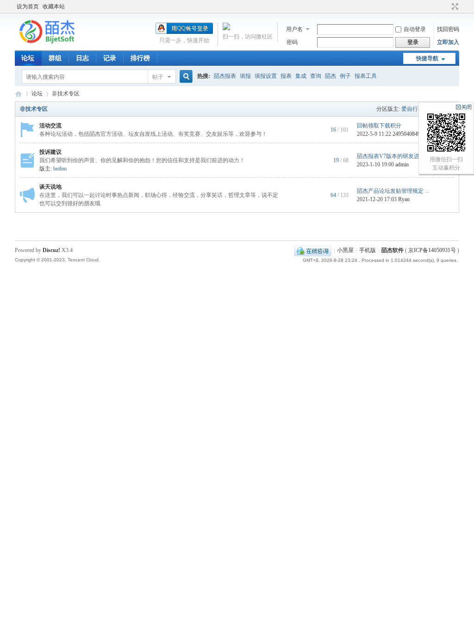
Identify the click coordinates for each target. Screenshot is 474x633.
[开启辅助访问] (446, 6)
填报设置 (266, 76)
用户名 (294, 29)
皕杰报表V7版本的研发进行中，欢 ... (402, 156)
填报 (245, 76)
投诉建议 (50, 152)
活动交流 (50, 125)
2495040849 (406, 134)
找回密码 (448, 29)
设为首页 (28, 6)
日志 (82, 58)
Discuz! (51, 250)
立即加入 (448, 42)
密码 (292, 42)
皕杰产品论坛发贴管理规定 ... (393, 191)
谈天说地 (50, 187)
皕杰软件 (392, 250)
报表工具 (366, 76)
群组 (55, 58)
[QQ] (312, 250)
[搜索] (184, 76)
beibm (60, 168)
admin (402, 164)
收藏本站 (54, 6)
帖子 (157, 77)
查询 (315, 76)
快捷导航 (427, 58)
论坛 (27, 58)
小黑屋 (345, 250)
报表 (286, 76)
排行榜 (140, 58)
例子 (345, 76)
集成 (300, 76)
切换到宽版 (454, 6)
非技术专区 (34, 109)
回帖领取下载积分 (379, 125)
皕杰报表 (225, 76)
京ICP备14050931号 (432, 250)
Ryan (404, 199)
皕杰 (330, 76)
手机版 (367, 250)
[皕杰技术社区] (47, 43)
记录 (109, 58)
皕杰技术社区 (18, 94)
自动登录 (415, 29)
